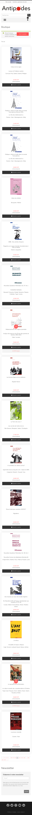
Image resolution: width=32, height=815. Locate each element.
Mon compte (8, 2)
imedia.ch (23, 812)
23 (28, 758)
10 (15, 758)
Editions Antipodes (12, 812)
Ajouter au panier (17, 85)
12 (19, 758)
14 (24, 758)
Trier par (3, 41)
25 (4, 760)
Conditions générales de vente (20, 2)
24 (2, 760)
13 (22, 758)
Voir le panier (23, 34)
